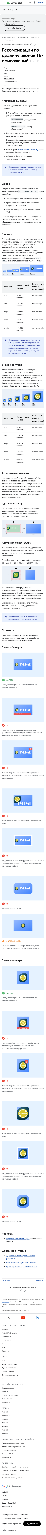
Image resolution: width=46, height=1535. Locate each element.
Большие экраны (8, 1388)
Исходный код (7, 1340)
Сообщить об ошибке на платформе (15, 1467)
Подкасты (5, 1351)
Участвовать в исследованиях (12, 1478)
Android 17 (5, 1412)
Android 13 (5, 1426)
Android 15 (5, 1419)
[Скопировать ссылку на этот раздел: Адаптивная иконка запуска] (33, 543)
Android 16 (6, 1416)
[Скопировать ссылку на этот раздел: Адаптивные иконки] (31, 473)
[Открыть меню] (3, 2)
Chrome (4, 1496)
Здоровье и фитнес (9, 1368)
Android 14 (6, 1423)
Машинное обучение (9, 1364)
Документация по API (9, 1450)
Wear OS (5, 1392)
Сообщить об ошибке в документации (15, 1471)
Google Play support (9, 1474)
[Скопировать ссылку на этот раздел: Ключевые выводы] (29, 101)
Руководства (9, 40)
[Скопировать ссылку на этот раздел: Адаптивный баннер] (25, 503)
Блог (3, 1347)
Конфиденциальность (10, 1375)
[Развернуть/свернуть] (15, 68)
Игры (3, 1361)
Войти (40, 3)
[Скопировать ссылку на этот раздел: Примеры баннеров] (25, 647)
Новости (5, 1344)
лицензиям (5, 1302)
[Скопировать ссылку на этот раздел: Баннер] (14, 234)
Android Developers (8, 37)
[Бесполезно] (34, 44)
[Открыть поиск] (30, 2)
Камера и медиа (8, 1371)
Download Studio (8, 1454)
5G (3, 1379)
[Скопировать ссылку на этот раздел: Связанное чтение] (28, 1251)
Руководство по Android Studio (13, 1443)
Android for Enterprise (9, 1333)
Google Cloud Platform (10, 1503)
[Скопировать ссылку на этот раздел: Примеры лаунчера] (24, 960)
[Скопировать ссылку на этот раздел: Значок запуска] (24, 365)
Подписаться (32, 1524)
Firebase (5, 1499)
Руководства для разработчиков (13, 1447)
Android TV (6, 1402)
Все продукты (7, 1507)
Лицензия (24, 1515)
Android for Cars (8, 1399)
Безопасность (7, 1337)
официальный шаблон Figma (29, 149)
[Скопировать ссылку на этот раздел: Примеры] (17, 630)
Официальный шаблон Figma (17, 1239)
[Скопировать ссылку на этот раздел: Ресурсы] (15, 1234)
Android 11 (5, 1434)
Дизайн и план (23, 37)
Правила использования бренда (15, 1518)
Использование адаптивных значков (21, 1262)
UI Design (6, 10)
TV (16, 10)
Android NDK (6, 1457)
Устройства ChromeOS (10, 1395)
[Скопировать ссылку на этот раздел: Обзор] (12, 184)
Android (5, 1329)
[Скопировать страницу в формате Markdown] (38, 61)
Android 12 (5, 1430)
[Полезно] (31, 44)
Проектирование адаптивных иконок (21, 1267)
